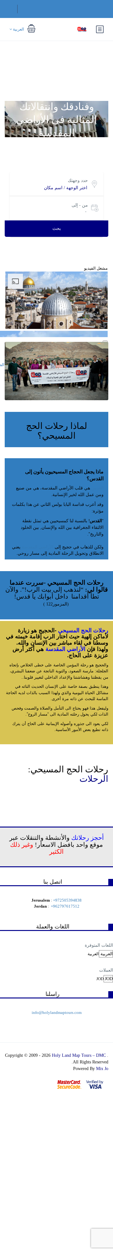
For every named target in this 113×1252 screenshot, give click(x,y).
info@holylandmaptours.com (57, 1012)
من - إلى (80, 205)
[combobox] (93, 953)
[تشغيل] (105, 341)
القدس (97, 487)
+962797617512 (65, 906)
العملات (106, 970)
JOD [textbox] (100, 978)
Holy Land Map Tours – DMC (79, 1055)
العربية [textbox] (93, 953)
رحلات (100, 630)
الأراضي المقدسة (37, 546)
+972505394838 (67, 900)
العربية (18, 29)
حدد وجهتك (78, 180)
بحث (56, 228)
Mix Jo (102, 1068)
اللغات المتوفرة (99, 945)
